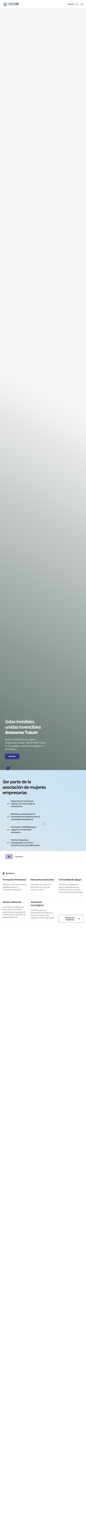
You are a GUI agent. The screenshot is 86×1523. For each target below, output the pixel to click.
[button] (82, 4)
